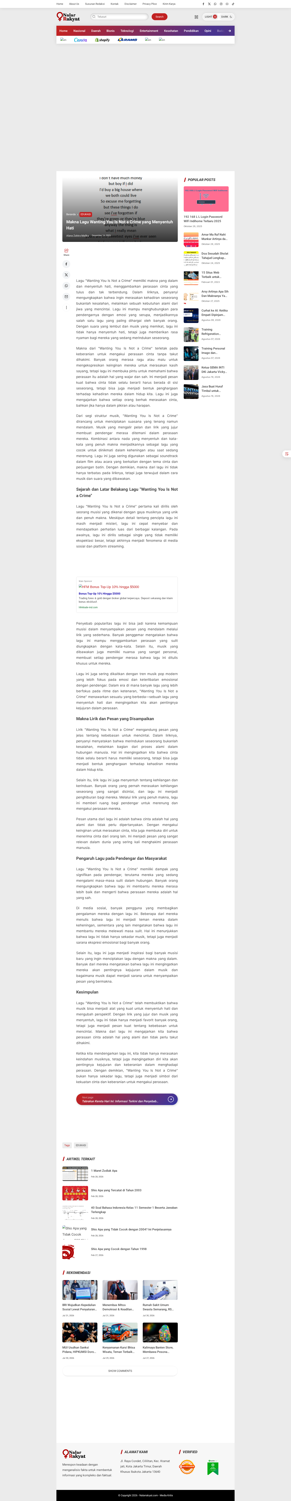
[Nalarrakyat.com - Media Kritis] (68, 16)
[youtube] (227, 4)
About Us (74, 3)
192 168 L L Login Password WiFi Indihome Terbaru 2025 (203, 219)
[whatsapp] (215, 4)
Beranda (71, 214)
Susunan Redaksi (95, 3)
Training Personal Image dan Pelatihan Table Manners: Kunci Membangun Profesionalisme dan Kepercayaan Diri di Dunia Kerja (213, 351)
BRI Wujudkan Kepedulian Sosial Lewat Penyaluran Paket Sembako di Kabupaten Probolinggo (79, 1307)
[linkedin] (178, 747)
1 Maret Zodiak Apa (104, 1170)
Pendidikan (191, 31)
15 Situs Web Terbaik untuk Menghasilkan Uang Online (215, 275)
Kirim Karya (169, 3)
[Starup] (150, 39)
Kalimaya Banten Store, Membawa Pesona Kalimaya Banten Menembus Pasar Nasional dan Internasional (158, 1350)
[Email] (66, 297)
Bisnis (111, 31)
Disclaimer (131, 3)
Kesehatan (171, 31)
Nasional (79, 31)
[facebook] (203, 4)
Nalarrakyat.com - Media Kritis (156, 1495)
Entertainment (149, 31)
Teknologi (127, 31)
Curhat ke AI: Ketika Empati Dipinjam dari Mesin (215, 313)
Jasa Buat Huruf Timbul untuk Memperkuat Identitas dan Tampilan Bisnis (212, 388)
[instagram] (221, 4)
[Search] (196, 17)
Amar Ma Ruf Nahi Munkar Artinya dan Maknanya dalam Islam (214, 237)
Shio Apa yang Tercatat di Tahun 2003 (116, 1190)
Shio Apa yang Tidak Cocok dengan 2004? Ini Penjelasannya (131, 1229)
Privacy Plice (150, 3)
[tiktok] (233, 4)
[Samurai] (164, 39)
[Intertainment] (104, 39)
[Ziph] (129, 39)
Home (59, 3)
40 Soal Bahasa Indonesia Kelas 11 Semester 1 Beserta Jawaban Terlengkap (134, 1210)
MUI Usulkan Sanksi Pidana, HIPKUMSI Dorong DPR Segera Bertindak (79, 1350)
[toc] (286, 453)
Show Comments (120, 1370)
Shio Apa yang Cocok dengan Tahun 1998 (119, 1249)
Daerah (96, 31)
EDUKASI (86, 214)
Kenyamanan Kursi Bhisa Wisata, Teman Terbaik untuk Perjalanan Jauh (119, 1350)
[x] (209, 4)
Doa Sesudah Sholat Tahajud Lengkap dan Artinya (215, 256)
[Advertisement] (145, 107)
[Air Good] (82, 39)
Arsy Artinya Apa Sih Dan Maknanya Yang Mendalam (215, 294)
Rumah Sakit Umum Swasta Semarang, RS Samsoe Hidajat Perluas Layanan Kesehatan (159, 1307)
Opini (207, 31)
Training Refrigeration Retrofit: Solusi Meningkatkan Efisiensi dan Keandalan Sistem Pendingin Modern (214, 332)
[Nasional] (65, 39)
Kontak (115, 3)
